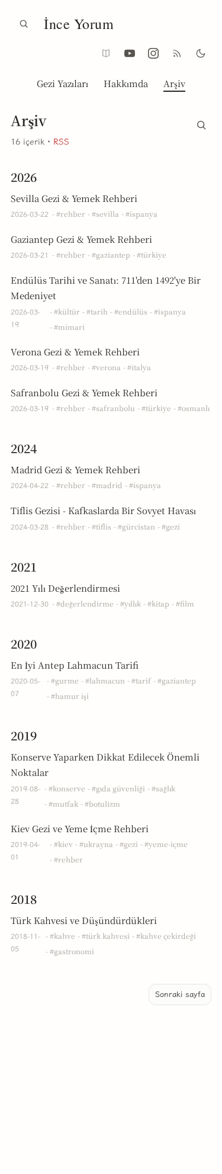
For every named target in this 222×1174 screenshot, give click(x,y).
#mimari (69, 327)
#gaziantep (111, 254)
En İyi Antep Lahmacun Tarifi (75, 665)
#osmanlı (194, 408)
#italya (139, 367)
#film (185, 603)
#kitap (158, 603)
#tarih (97, 311)
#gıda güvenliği (118, 788)
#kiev (63, 844)
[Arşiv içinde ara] (201, 123)
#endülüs (130, 311)
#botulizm (102, 803)
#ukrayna (96, 844)
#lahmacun (105, 680)
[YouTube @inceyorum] (129, 53)
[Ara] (24, 24)
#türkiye (151, 254)
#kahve (62, 936)
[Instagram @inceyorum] (153, 53)
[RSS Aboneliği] (177, 53)
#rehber (70, 214)
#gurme (65, 680)
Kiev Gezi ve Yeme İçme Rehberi (80, 828)
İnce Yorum (79, 23)
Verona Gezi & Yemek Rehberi (75, 351)
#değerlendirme (85, 603)
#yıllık (130, 603)
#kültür (67, 311)
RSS (61, 142)
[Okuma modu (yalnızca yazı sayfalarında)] (106, 53)
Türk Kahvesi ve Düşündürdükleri (84, 920)
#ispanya (141, 214)
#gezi (171, 526)
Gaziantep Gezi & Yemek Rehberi (81, 239)
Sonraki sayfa (180, 994)
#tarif (141, 680)
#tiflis (101, 526)
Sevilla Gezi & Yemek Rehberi (74, 198)
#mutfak (63, 803)
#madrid (107, 485)
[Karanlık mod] (200, 53)
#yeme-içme (166, 844)
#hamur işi (70, 696)
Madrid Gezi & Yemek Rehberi (75, 469)
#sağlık (163, 788)
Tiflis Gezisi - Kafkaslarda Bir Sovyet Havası (103, 510)
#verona (106, 367)
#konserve (67, 788)
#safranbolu (113, 408)
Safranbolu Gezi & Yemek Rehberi (84, 392)
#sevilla (105, 214)
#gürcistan (136, 526)
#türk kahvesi (106, 936)
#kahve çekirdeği (166, 936)
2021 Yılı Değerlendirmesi (65, 588)
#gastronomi (72, 951)
